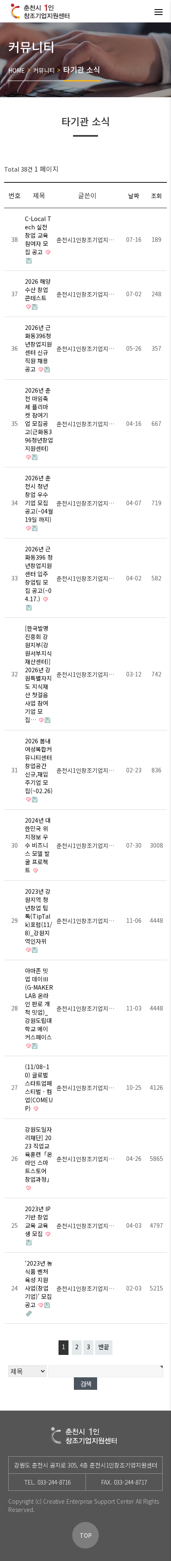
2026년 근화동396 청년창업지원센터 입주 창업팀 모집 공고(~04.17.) (39, 574)
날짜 (133, 196)
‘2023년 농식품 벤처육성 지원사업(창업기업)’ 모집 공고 (38, 1284)
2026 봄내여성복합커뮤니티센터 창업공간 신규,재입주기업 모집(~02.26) (39, 766)
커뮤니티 (44, 70)
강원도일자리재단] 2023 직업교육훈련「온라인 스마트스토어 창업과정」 (38, 1154)
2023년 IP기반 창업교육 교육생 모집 (38, 1221)
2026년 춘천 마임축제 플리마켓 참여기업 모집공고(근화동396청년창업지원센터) (39, 419)
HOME (16, 70)
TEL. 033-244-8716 (47, 1482)
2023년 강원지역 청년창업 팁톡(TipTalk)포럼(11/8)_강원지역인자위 (38, 916)
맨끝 (103, 1346)
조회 (156, 196)
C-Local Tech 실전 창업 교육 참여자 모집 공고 (38, 235)
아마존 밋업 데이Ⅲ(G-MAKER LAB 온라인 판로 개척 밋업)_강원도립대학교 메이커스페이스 (39, 1003)
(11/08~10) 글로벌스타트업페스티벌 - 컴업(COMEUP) (39, 1087)
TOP (86, 1535)
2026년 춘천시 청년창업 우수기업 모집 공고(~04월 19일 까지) (39, 499)
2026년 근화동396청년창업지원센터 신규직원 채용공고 (38, 348)
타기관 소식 (81, 69)
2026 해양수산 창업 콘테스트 (38, 289)
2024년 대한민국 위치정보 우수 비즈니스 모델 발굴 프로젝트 (38, 845)
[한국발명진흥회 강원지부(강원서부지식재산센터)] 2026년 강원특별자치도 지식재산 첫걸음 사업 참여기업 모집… (38, 674)
